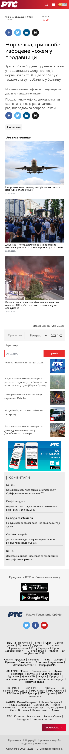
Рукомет (10, 662)
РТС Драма (21, 690)
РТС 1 (15, 688)
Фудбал (20, 659)
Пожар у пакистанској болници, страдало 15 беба (23, 396)
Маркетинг (33, 716)
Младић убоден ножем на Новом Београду (23, 412)
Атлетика (41, 662)
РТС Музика (47, 693)
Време (56, 648)
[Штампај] (35, 32)
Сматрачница (36, 650)
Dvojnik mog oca (15, 501)
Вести (11, 642)
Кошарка (33, 659)
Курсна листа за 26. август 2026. (24, 362)
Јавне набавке (52, 716)
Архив (55, 710)
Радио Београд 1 (27, 702)
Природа (55, 676)
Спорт (8, 659)
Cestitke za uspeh (16, 534)
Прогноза (15, 335)
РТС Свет (49, 688)
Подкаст (52, 650)
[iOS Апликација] (34, 456)
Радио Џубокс (55, 707)
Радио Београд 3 (19, 704)
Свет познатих (50, 673)
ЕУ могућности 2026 (44, 652)
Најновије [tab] (11, 345)
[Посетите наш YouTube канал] (44, 625)
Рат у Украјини (40, 648)
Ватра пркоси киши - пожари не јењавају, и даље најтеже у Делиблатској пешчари (23, 430)
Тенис (46, 659)
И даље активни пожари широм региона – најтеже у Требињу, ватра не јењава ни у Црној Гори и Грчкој (25, 382)
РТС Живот (38, 690)
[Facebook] (8, 32)
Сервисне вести (14, 650)
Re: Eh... (10, 550)
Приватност (15, 740)
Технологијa (16, 673)
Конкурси (22, 719)
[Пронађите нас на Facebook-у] (35, 625)
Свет (48, 642)
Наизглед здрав (34, 681)
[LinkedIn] (26, 32)
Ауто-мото (56, 662)
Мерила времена (18, 648)
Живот (24, 671)
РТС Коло (13, 693)
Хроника (23, 645)
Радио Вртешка (19, 710)
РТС (9, 716)
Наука (42, 676)
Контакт (19, 716)
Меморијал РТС (47, 664)
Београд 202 (41, 704)
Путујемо (32, 673)
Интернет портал (41, 719)
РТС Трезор (29, 693)
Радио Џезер (40, 710)
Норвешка (14, 127)
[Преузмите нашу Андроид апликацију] (34, 596)
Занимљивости (41, 671)
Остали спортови (23, 664)
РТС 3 (36, 688)
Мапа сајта (54, 727)
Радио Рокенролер (31, 707)
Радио (10, 702)
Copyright (30, 740)
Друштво (37, 645)
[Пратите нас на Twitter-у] (26, 625)
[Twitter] (17, 32)
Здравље (13, 676)
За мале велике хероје (50, 679)
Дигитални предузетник (18, 679)
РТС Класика (56, 690)
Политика (24, 642)
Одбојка (59, 659)
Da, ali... (10, 484)
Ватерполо (25, 662)
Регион (37, 642)
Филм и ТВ (28, 676)
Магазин (11, 671)
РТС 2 (26, 688)
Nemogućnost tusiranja (19, 517)
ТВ (8, 688)
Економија (53, 645)
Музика (58, 671)
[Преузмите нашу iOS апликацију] (34, 587)
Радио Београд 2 (51, 702)
